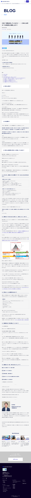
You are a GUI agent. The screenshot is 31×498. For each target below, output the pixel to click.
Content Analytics (5, 490)
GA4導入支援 (4, 491)
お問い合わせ (15, 459)
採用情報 (14, 484)
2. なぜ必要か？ (5, 75)
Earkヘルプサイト (15, 482)
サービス (4, 484)
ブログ (4, 3)
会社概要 (4, 482)
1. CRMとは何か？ (5, 74)
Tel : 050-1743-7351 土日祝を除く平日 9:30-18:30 (7, 475)
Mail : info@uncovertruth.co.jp (7, 476)
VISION (4, 481)
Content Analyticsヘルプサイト (17, 481)
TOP (2, 3)
